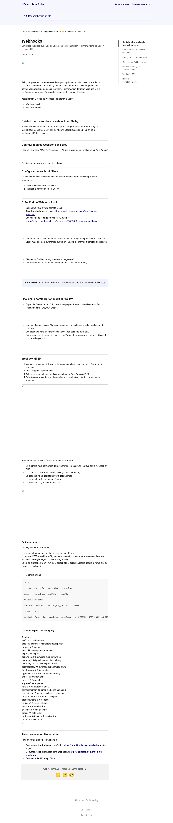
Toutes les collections (31, 31)
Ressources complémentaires (130, 80)
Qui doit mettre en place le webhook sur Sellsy (133, 43)
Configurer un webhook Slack (134, 57)
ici (103, 282)
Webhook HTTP (129, 74)
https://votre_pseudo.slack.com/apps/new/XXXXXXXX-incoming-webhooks (62, 221)
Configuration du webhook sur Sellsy (133, 51)
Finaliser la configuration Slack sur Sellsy (132, 68)
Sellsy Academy (122, 4)
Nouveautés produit (141, 4)
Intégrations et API (51, 31)
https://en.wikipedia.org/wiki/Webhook (83, 745)
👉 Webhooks (68, 31)
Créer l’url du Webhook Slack (134, 62)
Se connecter (86, 810)
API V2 (53, 758)
